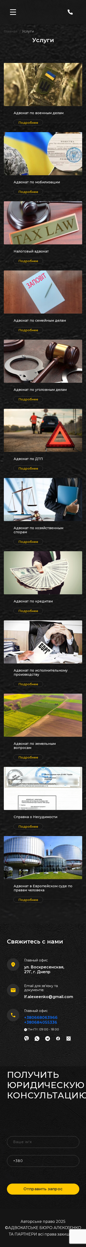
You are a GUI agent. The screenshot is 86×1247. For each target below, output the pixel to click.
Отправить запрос (43, 1189)
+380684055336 (40, 1022)
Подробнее (28, 122)
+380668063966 (41, 1017)
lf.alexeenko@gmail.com (48, 996)
